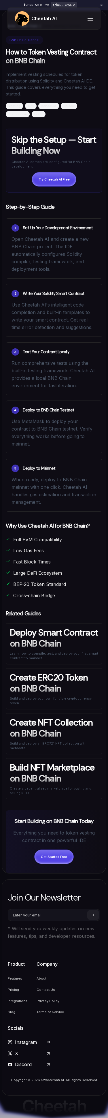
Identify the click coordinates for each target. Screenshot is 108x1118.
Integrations (17, 1001)
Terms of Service (50, 1012)
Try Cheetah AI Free (54, 179)
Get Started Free (54, 857)
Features (15, 978)
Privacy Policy (48, 1001)
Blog (11, 1012)
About (41, 978)
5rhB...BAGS (62, 4)
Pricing (13, 990)
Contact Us (46, 990)
